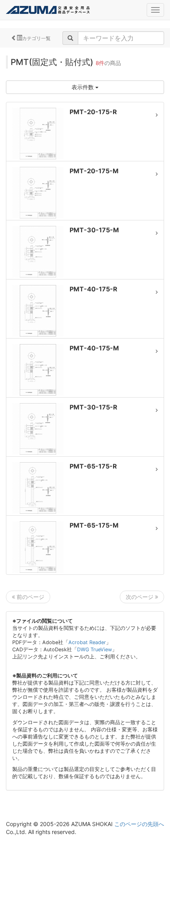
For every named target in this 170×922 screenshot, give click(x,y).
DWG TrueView (94, 649)
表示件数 (83, 87)
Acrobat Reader (87, 642)
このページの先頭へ (139, 824)
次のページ (140, 596)
